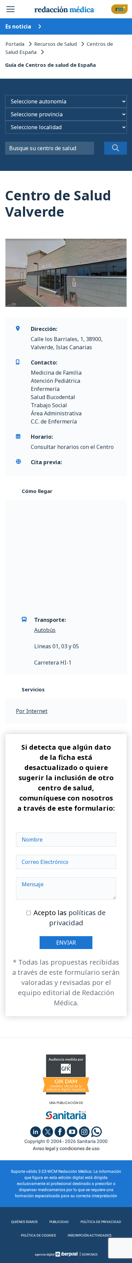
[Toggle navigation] (10, 9)
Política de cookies (38, 1235)
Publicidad (59, 1222)
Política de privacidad (101, 1222)
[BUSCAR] (115, 148)
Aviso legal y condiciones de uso (66, 1148)
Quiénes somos (24, 1222)
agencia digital (44, 1254)
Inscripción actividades (89, 1235)
